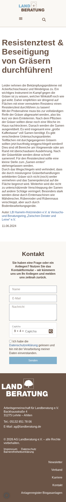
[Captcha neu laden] (51, 331)
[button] (20, 18)
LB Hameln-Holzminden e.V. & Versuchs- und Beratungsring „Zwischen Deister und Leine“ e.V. (33, 216)
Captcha (16, 326)
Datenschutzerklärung (23, 345)
